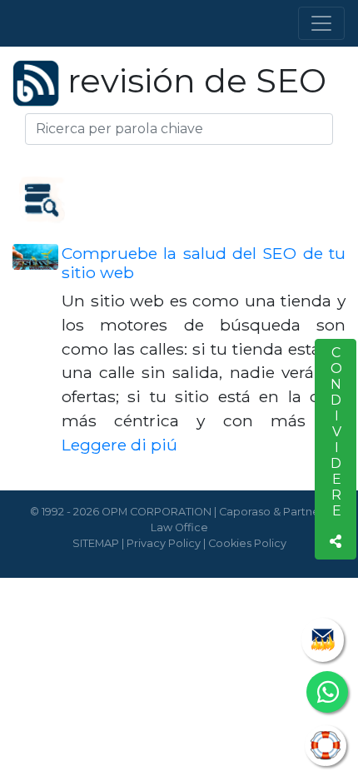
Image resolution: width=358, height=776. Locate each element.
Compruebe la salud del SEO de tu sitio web (204, 262)
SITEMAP (95, 543)
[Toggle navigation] (321, 23)
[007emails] (322, 640)
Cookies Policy (247, 543)
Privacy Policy (164, 543)
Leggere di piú (119, 445)
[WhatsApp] (327, 692)
